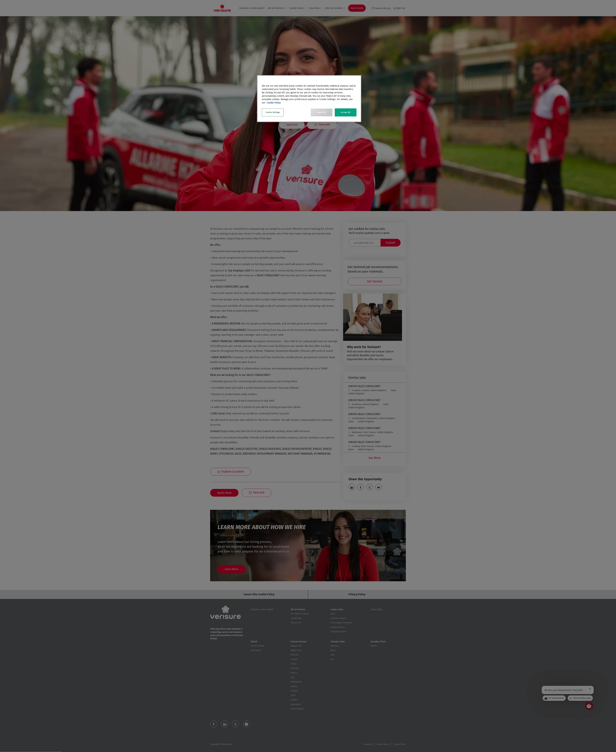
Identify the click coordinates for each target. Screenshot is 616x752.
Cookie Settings (272, 112)
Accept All (345, 112)
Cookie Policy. (274, 102)
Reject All (321, 112)
